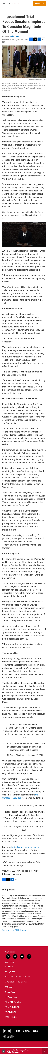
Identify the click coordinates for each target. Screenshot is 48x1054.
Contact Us (9, 967)
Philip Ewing (14, 36)
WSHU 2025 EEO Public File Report (17, 977)
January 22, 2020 (35, 755)
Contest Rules (10, 992)
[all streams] (45, 1051)
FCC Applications (11, 997)
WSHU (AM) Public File (13, 1002)
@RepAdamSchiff (11, 818)
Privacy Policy (10, 972)
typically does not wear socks (25, 847)
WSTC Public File (11, 1017)
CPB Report (9, 987)
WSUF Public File (11, 1012)
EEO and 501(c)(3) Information (16, 982)
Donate (40, 3)
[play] (3, 1051)
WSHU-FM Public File (12, 1007)
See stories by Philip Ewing (14, 930)
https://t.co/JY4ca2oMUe (31, 821)
